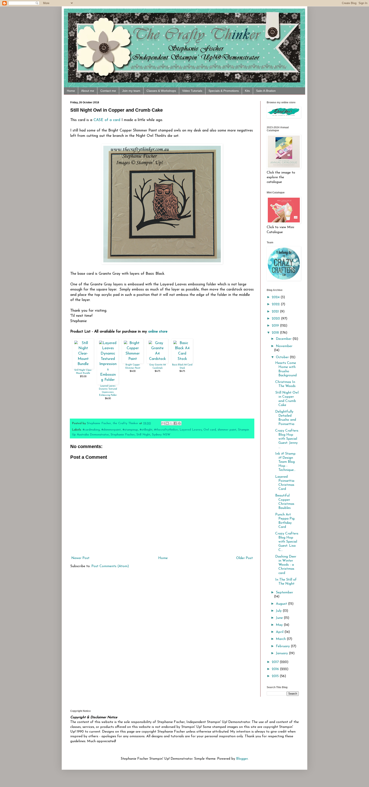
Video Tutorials (192, 90)
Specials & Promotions (223, 90)
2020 (276, 318)
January (282, 653)
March (281, 639)
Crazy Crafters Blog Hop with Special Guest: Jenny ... (286, 439)
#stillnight (146, 429)
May (280, 625)
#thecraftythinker (166, 429)
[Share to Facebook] (175, 423)
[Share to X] (171, 423)
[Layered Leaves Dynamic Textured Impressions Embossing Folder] (108, 380)
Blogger (242, 759)
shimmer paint (227, 429)
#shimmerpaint (111, 429)
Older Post (244, 558)
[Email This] (163, 423)
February (283, 646)
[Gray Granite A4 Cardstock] (157, 359)
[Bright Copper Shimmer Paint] (132, 359)
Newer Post (80, 558)
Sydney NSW (161, 434)
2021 (276, 311)
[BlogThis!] (167, 423)
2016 (276, 669)
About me (87, 90)
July (279, 611)
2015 (276, 676)
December (284, 339)
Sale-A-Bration (266, 90)
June (280, 618)
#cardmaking (91, 429)
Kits (247, 90)
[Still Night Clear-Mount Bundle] (83, 364)
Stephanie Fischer (123, 434)
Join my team (131, 90)
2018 (276, 332)
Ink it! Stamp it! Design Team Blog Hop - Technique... (285, 462)
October (283, 357)
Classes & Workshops (161, 90)
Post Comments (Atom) (110, 566)
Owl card (210, 429)
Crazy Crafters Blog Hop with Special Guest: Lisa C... (286, 542)
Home (71, 90)
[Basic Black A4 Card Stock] (182, 359)
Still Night (143, 434)
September (284, 592)
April (280, 632)
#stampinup (130, 429)
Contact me (108, 90)
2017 (276, 662)
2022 (276, 304)
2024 (276, 297)
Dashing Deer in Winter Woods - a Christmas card (285, 565)
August (282, 604)
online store (157, 331)
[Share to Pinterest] (179, 423)
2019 (276, 325)
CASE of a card (107, 120)
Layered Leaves (191, 429)
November (284, 346)
